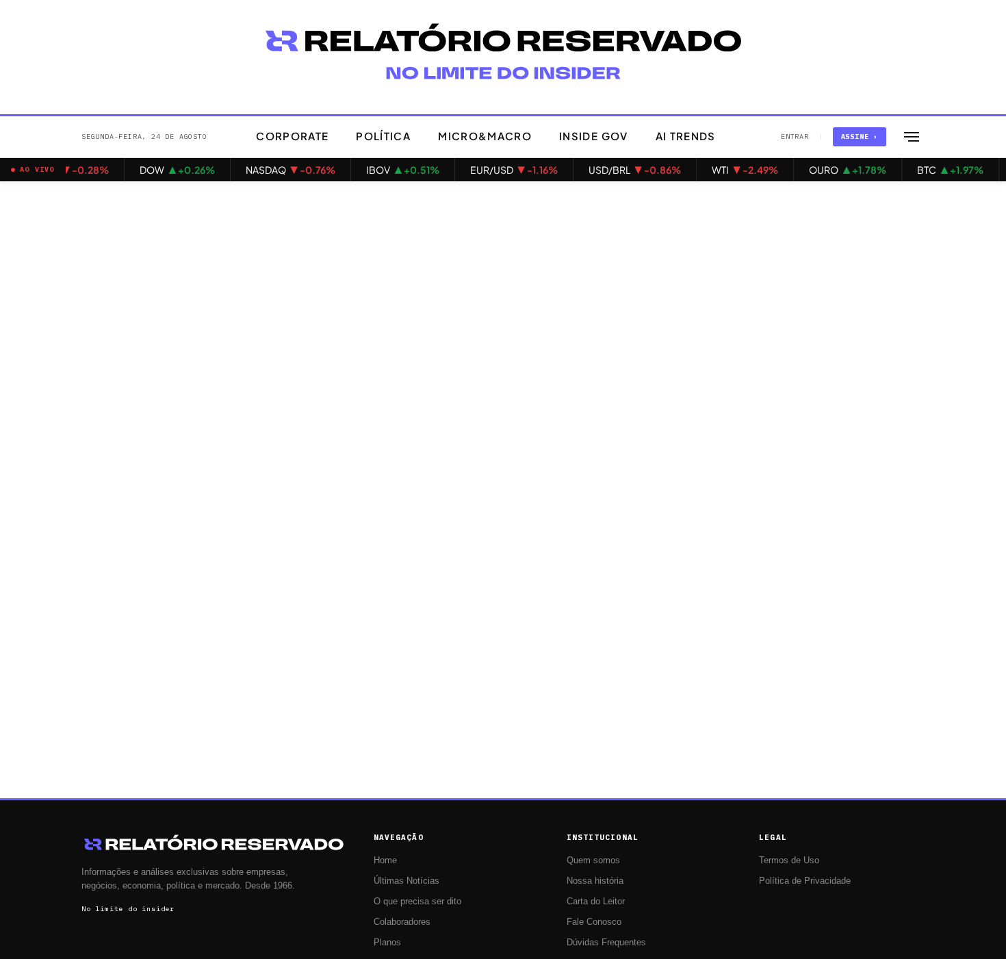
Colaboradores (402, 922)
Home (385, 860)
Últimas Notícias (406, 881)
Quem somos (593, 860)
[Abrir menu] (912, 137)
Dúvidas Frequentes (606, 942)
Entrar (795, 136)
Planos (387, 942)
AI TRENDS (686, 135)
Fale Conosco (594, 922)
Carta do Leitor (596, 901)
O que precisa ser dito (417, 901)
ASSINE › (859, 136)
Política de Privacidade (805, 881)
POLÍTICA (383, 135)
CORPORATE (292, 135)
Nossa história (595, 881)
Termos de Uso (789, 860)
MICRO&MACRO (485, 135)
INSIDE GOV (593, 135)
